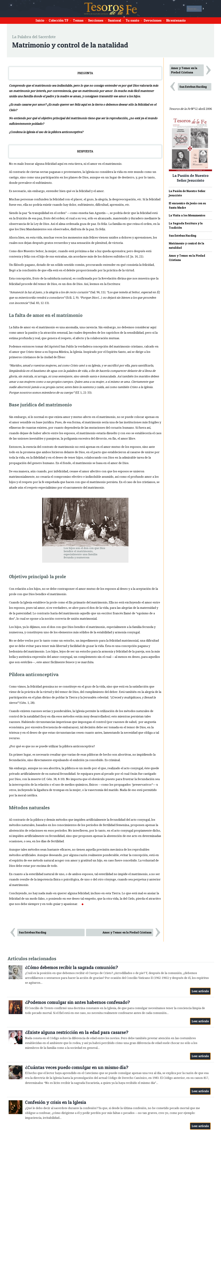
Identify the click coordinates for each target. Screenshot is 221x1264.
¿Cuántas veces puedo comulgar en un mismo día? (76, 1067)
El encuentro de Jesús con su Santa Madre (187, 205)
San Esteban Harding (32, 932)
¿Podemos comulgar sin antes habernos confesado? (77, 1002)
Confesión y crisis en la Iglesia (55, 1102)
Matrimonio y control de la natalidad (186, 245)
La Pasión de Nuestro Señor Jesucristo (187, 193)
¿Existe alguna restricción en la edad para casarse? (76, 1032)
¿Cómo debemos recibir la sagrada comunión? (71, 967)
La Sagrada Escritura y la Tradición (186, 225)
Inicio (40, 20)
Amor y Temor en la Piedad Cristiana (127, 932)
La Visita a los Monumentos (187, 215)
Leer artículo (200, 991)
